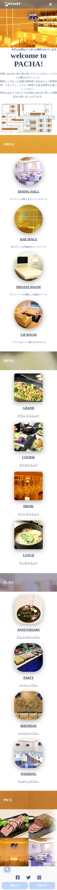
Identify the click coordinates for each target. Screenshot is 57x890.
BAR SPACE (28, 239)
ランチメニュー (28, 563)
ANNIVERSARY (28, 629)
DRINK (28, 506)
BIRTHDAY (28, 725)
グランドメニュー (28, 415)
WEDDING (28, 773)
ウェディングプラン (28, 781)
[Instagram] (39, 877)
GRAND (28, 408)
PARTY (28, 677)
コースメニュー (28, 465)
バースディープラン (28, 733)
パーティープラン (28, 685)
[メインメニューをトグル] (50, 4)
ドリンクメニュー (28, 514)
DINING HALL (28, 191)
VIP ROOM (28, 334)
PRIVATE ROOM (28, 287)
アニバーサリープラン (28, 637)
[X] (28, 877)
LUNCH (28, 555)
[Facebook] (18, 877)
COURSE (28, 457)
